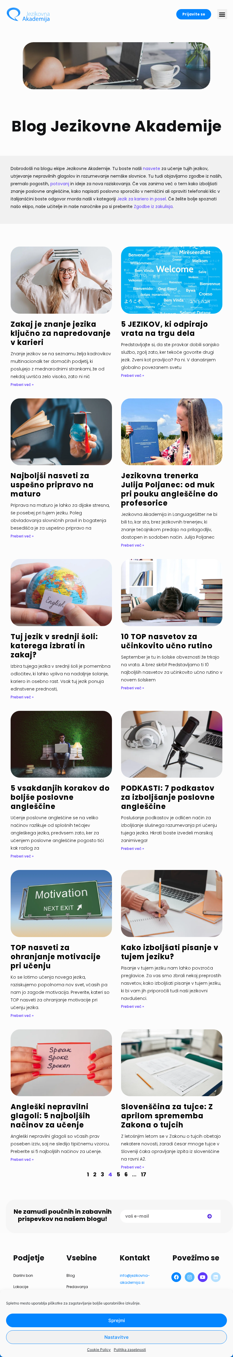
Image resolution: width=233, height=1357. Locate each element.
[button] (222, 14)
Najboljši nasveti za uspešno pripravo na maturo (52, 485)
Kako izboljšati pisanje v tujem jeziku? (169, 952)
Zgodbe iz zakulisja (153, 206)
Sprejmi (116, 1320)
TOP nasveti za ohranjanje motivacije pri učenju (56, 957)
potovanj (60, 184)
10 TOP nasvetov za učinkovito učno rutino (167, 641)
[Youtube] (203, 1277)
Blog (70, 1275)
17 (143, 1174)
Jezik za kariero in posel (141, 199)
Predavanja (77, 1286)
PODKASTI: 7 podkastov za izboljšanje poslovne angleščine (168, 797)
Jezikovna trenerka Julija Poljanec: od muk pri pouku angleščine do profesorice (169, 489)
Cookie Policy (99, 1349)
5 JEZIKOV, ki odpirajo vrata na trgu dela (164, 328)
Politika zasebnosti (130, 1349)
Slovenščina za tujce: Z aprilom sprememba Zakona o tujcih (167, 1116)
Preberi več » (22, 384)
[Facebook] (176, 1277)
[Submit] (209, 1216)
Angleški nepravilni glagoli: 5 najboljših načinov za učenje (50, 1116)
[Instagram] (189, 1277)
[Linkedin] (216, 1277)
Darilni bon (23, 1275)
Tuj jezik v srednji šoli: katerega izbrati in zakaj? (54, 646)
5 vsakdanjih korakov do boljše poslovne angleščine (60, 797)
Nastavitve (116, 1337)
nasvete (152, 168)
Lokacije (20, 1286)
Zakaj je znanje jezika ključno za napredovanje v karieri (61, 333)
